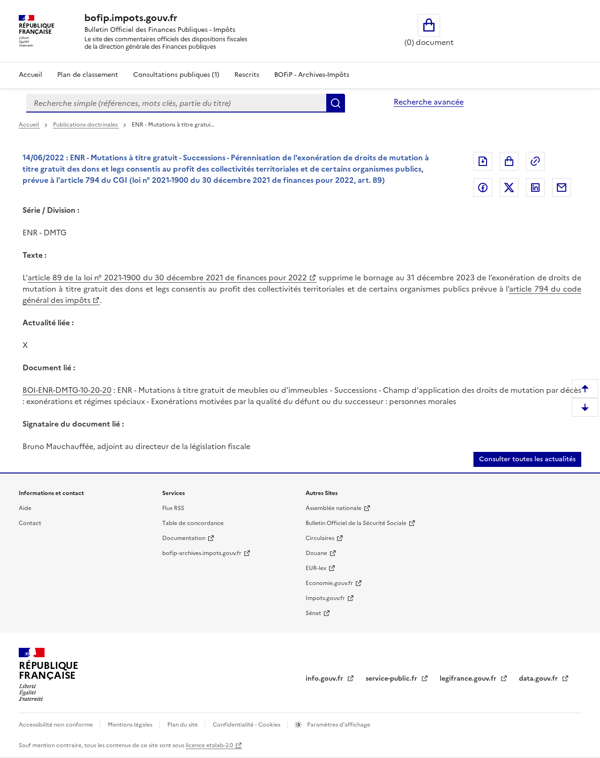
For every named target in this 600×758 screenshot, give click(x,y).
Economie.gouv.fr (329, 583)
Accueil (30, 75)
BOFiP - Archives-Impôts (311, 75)
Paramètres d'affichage (338, 724)
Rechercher (335, 103)
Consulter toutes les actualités (527, 459)
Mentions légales (131, 724)
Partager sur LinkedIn (535, 187)
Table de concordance (193, 523)
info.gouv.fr (325, 678)
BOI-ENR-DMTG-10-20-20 (67, 390)
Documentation (183, 538)
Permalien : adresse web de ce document (535, 161)
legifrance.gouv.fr (469, 678)
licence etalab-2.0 (209, 745)
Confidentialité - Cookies (247, 724)
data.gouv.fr (539, 678)
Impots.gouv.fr (325, 598)
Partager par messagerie (561, 187)
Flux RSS (173, 508)
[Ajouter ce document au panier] (509, 161)
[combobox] (176, 103)
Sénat (313, 613)
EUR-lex (316, 568)
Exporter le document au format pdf (482, 161)
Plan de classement (87, 75)
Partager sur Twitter (509, 187)
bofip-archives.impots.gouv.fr (201, 553)
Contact (30, 523)
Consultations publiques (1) (176, 75)
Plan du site (183, 724)
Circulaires (320, 538)
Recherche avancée (429, 101)
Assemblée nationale (333, 508)
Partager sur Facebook (482, 187)
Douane (316, 553)
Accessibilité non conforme (56, 724)
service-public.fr (392, 678)
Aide (25, 508)
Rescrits (246, 75)
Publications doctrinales (86, 124)
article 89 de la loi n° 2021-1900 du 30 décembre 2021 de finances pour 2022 (167, 277)
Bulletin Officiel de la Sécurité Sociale (356, 523)
